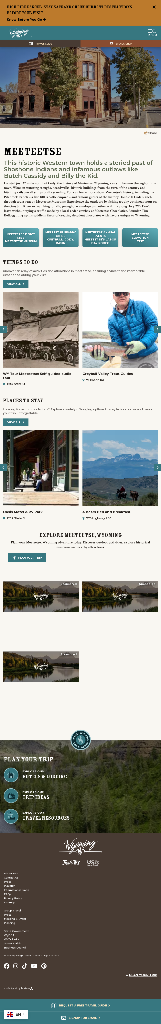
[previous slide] (3, 329)
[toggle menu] (152, 33)
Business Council (15, 947)
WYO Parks (11, 939)
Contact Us (11, 877)
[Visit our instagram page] (15, 966)
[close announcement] (154, 7)
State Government (16, 931)
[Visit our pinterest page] (44, 966)
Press (7, 881)
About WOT (12, 873)
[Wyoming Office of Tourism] (19, 33)
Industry (9, 885)
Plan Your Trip (30, 557)
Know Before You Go (25, 19)
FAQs (7, 894)
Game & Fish (12, 943)
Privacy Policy (13, 898)
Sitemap (9, 902)
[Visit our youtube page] (34, 966)
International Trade (16, 890)
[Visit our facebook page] (6, 966)
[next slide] (157, 329)
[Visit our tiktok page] (24, 966)
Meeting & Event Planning (15, 920)
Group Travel (12, 910)
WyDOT (9, 935)
